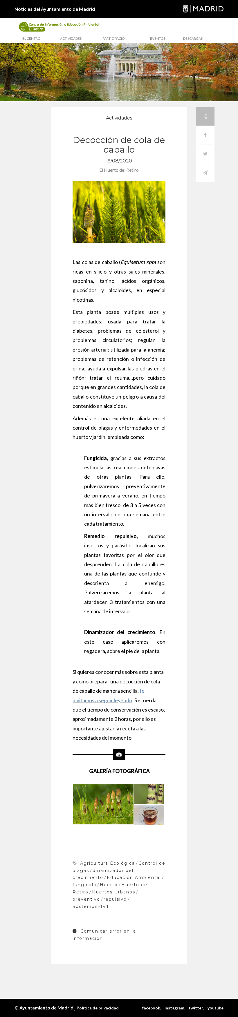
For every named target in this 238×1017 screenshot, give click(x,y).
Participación (114, 38)
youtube (215, 1007)
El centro (31, 38)
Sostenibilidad (91, 906)
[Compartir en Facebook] (205, 135)
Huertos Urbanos (113, 892)
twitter (196, 1007)
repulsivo (115, 899)
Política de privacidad (98, 1007)
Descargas (193, 38)
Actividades (71, 38)
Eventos (157, 38)
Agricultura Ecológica (107, 863)
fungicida (84, 884)
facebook (151, 1007)
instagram (174, 1007)
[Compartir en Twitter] (205, 153)
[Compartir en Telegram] (205, 172)
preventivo (86, 899)
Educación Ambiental (134, 877)
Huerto (109, 884)
